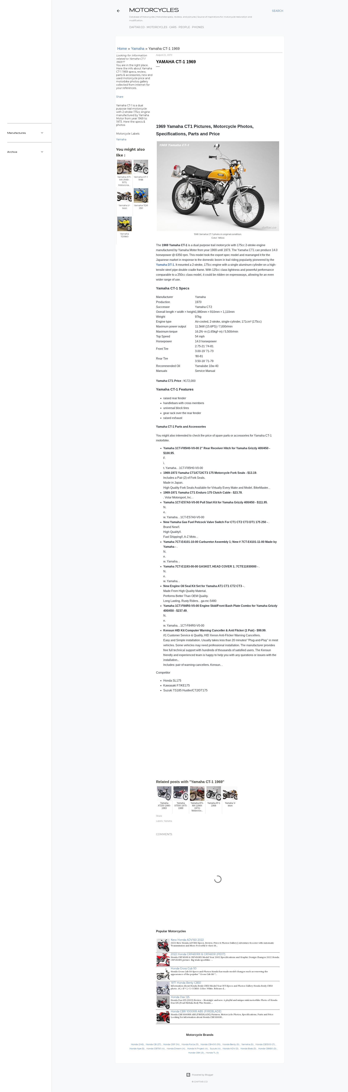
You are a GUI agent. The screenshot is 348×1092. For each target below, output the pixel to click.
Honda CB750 (153, 1048)
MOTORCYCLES (154, 10)
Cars (173, 27)
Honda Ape (135, 1048)
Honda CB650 (265, 1048)
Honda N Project (195, 1048)
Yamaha (137, 49)
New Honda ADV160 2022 (187, 939)
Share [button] (119, 96)
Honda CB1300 (264, 1044)
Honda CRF (169, 1044)
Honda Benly (229, 1044)
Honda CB (151, 1044)
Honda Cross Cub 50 (183, 968)
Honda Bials (247, 1048)
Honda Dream (174, 1048)
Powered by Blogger (202, 1074)
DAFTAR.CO (201, 1081)
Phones (198, 27)
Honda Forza (188, 1044)
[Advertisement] (218, 93)
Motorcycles (157, 27)
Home (122, 49)
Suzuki (213, 1048)
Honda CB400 (208, 1044)
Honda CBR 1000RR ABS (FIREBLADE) (196, 1011)
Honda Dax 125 (180, 997)
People (184, 27)
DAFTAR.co (137, 27)
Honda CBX (194, 1052)
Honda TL (211, 1052)
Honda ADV (229, 1048)
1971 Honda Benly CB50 (186, 982)
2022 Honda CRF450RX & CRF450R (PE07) (198, 954)
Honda (134, 1044)
